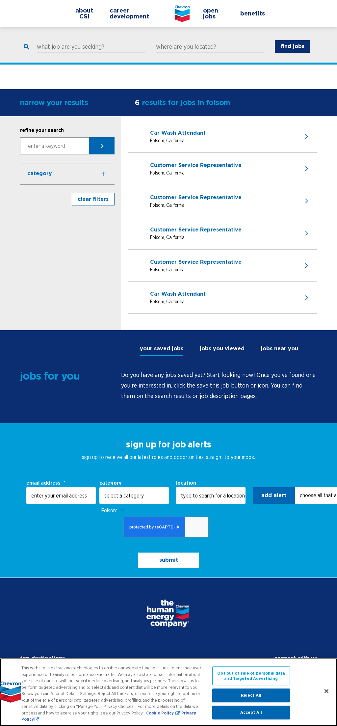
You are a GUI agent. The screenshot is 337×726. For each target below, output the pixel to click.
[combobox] (134, 495)
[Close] (326, 691)
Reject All (251, 695)
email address (45, 482)
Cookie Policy (160, 713)
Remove (122, 510)
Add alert (273, 495)
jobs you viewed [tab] (222, 348)
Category (39, 173)
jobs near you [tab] (279, 348)
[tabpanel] (219, 385)
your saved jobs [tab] (161, 348)
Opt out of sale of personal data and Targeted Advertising (251, 675)
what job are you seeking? (70, 47)
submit (168, 560)
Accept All (251, 712)
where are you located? (186, 47)
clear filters (93, 199)
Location (186, 482)
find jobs (292, 46)
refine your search (42, 130)
